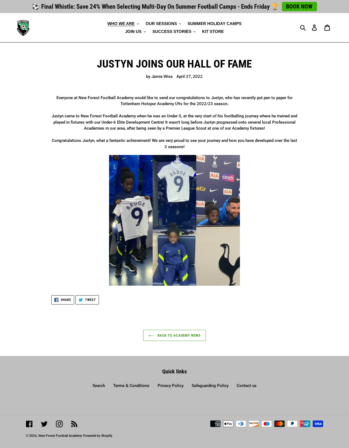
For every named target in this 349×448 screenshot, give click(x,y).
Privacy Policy (170, 385)
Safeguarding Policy (210, 385)
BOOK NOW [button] (299, 6)
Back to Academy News (179, 335)
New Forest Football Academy (60, 436)
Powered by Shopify (97, 436)
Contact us (247, 385)
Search (98, 385)
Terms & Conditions (131, 385)
